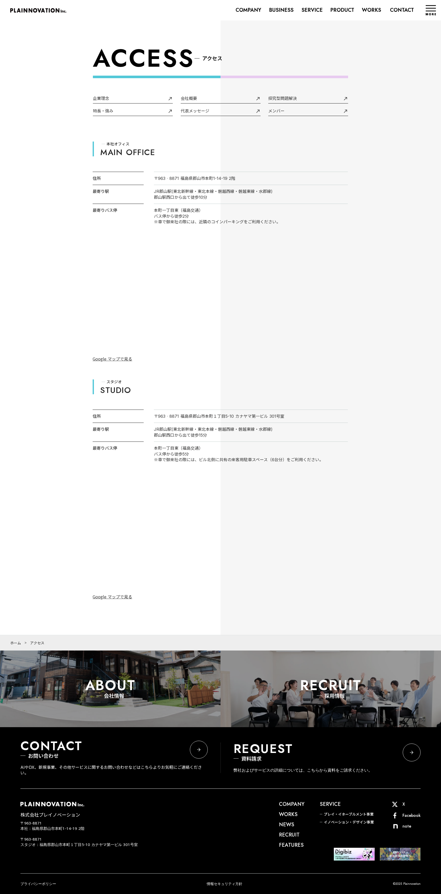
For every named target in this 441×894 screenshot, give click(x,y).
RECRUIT (289, 835)
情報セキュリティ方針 (224, 883)
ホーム (15, 643)
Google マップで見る (112, 359)
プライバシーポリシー (38, 883)
